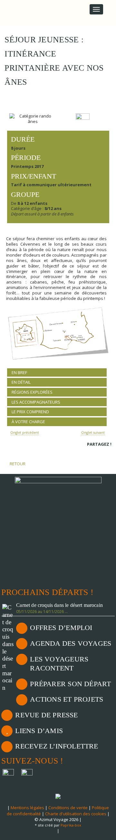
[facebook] (90, 453)
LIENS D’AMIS (39, 731)
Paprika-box (71, 825)
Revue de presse (46, 715)
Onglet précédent (24, 432)
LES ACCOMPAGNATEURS (36, 402)
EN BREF (19, 372)
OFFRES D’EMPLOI (61, 628)
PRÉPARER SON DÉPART (70, 684)
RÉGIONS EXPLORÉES (32, 392)
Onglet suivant (93, 432)
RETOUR (17, 464)
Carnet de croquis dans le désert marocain (59, 605)
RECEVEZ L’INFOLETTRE (56, 746)
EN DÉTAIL (21, 382)
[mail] (107, 453)
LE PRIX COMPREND (30, 412)
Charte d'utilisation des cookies (75, 814)
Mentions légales (27, 807)
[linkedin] (99, 453)
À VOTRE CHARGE (28, 421)
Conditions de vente (68, 807)
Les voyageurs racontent (59, 663)
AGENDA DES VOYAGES (70, 643)
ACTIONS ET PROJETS (66, 699)
